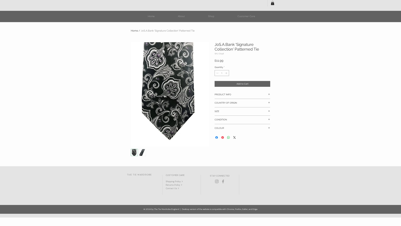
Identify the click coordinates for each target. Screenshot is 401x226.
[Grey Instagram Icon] (216, 181)
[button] (272, 3)
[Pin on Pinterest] (222, 137)
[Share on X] (234, 137)
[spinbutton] (222, 73)
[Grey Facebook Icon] (223, 181)
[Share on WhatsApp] (228, 137)
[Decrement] (217, 73)
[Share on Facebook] (217, 137)
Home (134, 30)
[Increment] (227, 73)
